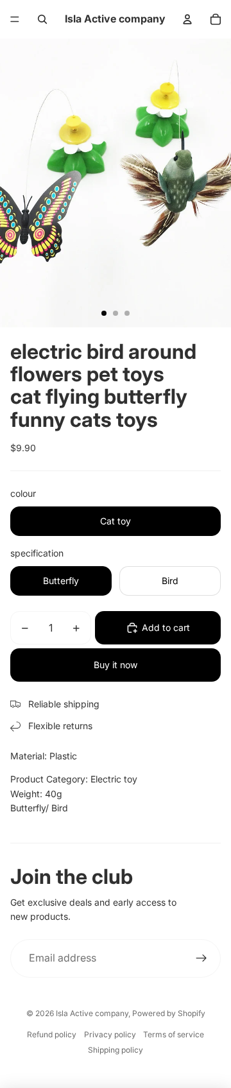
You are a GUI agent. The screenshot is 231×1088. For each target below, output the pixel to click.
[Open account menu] (187, 19)
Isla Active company (92, 1013)
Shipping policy (115, 1050)
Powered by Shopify (168, 1013)
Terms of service (173, 1034)
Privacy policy (110, 1034)
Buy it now (115, 664)
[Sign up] (201, 958)
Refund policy (51, 1034)
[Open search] (42, 19)
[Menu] (15, 19)
